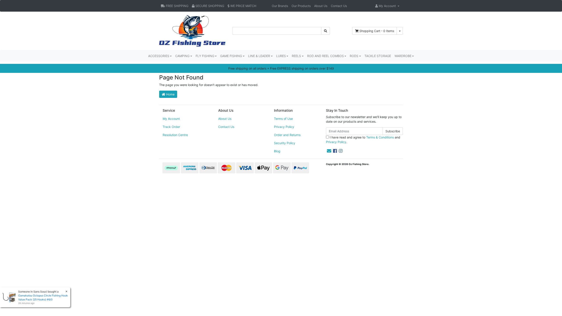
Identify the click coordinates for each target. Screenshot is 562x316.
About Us (320, 6)
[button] (387, 6)
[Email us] (329, 151)
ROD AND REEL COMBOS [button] (325, 56)
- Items (376, 31)
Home (170, 94)
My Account (171, 118)
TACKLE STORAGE (377, 56)
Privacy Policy (284, 127)
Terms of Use (283, 118)
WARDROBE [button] (402, 56)
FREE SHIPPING (176, 6)
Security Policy (284, 143)
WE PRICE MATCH (242, 6)
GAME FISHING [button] (231, 56)
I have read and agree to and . (363, 139)
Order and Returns (287, 135)
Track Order (171, 127)
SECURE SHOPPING (209, 6)
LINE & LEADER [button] (259, 56)
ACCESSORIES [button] (158, 56)
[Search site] (325, 31)
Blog (277, 151)
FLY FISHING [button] (205, 56)
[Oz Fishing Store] (192, 30)
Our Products (301, 6)
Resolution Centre (175, 135)
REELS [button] (296, 56)
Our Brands (280, 6)
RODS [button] (354, 56)
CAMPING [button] (182, 56)
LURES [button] (281, 56)
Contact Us (339, 6)
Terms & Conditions (380, 137)
